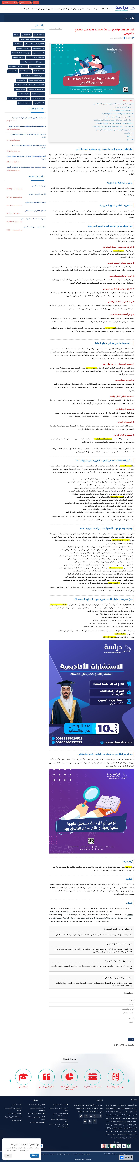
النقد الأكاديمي (46, 1087)
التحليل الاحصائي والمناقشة (17, 66)
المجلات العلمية (39, 71)
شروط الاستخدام (79, 1159)
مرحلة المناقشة (39, 35)
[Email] (85, 1121)
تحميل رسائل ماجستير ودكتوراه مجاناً (32, 62)
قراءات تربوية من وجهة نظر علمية (18, 98)
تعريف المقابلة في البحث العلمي (35, 202)
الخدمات (105, 9)
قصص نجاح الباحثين (24, 103)
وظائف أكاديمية (20, 89)
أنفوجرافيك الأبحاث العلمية (35, 57)
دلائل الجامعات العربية (37, 66)
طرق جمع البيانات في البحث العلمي (35, 227)
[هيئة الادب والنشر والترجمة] (106, 1146)
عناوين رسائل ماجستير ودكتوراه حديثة (32, 39)
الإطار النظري (26, 35)
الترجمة (16, 35)
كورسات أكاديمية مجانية (36, 80)
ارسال (131, 1039)
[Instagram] (86, 1116)
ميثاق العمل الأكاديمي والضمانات (81, 1154)
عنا (111, 9)
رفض (8, 1155)
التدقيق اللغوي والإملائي (69, 1087)
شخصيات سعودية (38, 94)
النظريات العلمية (18, 57)
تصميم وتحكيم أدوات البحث (115, 1087)
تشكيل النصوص (47, 9)
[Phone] (90, 1121)
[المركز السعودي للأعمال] (124, 1146)
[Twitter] (95, 1116)
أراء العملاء (35, 9)
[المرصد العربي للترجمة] (119, 1146)
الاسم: (131, 1000)
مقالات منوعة (21, 80)
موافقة (34, 1155)
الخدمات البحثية (39, 103)
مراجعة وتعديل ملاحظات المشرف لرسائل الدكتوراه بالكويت (27, 126)
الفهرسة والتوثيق (38, 53)
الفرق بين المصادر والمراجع (37, 194)
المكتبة (98, 9)
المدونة (57, 9)
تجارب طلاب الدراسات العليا (21, 53)
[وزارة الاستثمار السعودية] (129, 1146)
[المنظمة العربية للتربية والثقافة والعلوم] (114, 1146)
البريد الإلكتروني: (128, 1009)
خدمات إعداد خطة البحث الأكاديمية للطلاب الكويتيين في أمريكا (26, 167)
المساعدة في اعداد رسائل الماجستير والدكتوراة (29, 85)
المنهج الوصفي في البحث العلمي (35, 211)
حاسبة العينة (25, 9)
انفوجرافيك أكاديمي (85, 9)
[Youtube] (81, 1116)
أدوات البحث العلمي (23, 48)
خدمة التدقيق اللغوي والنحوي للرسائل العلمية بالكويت (29, 118)
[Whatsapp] (95, 1121)
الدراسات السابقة (38, 48)
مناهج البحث (13, 71)
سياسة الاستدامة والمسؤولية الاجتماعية (43, 1154)
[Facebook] (100, 1116)
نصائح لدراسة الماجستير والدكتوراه (33, 75)
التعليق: (131, 1018)
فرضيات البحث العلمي (39, 186)
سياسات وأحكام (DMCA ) (63, 1154)
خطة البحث (17, 44)
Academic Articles (38, 98)
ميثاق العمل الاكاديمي (69, 9)
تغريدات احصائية (23, 94)
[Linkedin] (91, 1116)
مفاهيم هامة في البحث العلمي (34, 44)
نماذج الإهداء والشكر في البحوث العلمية (33, 219)
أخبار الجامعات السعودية (36, 89)
